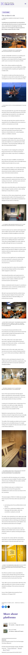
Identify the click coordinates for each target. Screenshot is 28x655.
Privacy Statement (12, 648)
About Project (6, 650)
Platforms (6, 12)
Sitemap (20, 648)
